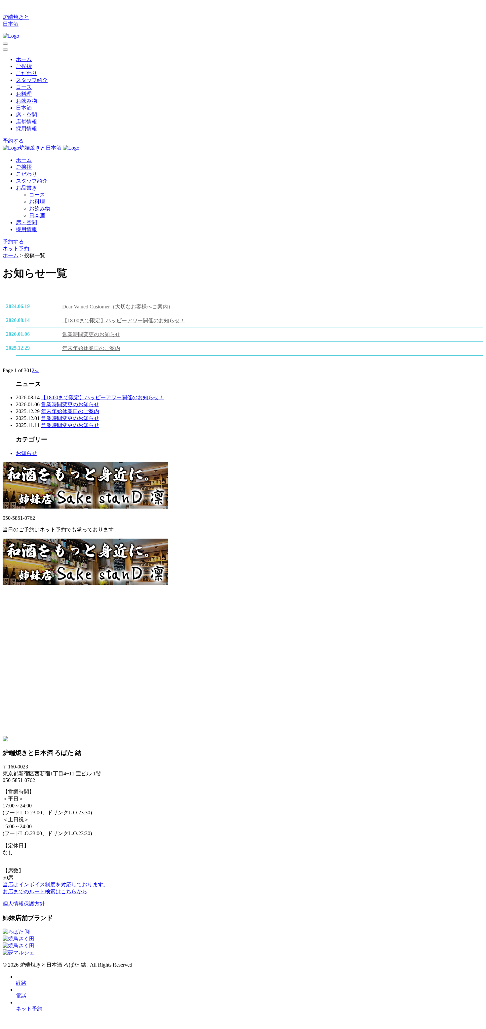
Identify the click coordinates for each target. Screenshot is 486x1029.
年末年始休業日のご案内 (91, 348)
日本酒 (24, 108)
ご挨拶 (24, 66)
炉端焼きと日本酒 (41, 148)
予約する (13, 141)
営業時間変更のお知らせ (91, 334)
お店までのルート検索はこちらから (45, 891)
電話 (21, 996)
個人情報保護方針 (24, 903)
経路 (21, 983)
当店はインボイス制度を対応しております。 (55, 884)
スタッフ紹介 (32, 80)
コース (24, 87)
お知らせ (26, 453)
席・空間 (26, 115)
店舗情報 (26, 121)
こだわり (26, 73)
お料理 (24, 94)
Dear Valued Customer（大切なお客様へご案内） (117, 306)
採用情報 (26, 128)
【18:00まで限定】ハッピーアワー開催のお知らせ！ (123, 320)
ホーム (24, 59)
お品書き (26, 188)
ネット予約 (16, 248)
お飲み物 (26, 101)
